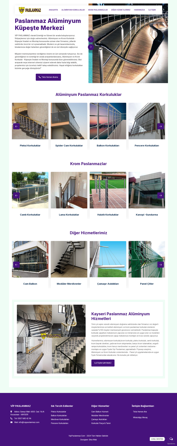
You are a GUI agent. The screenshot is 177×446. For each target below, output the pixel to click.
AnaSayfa (53, 10)
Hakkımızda (139, 10)
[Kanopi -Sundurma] (147, 190)
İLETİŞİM (152, 10)
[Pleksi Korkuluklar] (30, 121)
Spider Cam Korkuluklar (69, 145)
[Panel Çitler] (147, 259)
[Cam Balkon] (30, 259)
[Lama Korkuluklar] (69, 190)
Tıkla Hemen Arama (50, 77)
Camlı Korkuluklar (30, 214)
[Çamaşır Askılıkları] (108, 259)
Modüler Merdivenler (69, 283)
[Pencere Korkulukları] (147, 121)
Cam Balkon (30, 283)
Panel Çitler (147, 283)
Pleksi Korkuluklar (30, 145)
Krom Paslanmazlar (98, 10)
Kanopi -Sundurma (147, 214)
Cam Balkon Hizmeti (99, 411)
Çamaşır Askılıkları (108, 283)
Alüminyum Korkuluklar (73, 10)
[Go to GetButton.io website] (171, 443)
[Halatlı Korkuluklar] (108, 190)
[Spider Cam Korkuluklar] (69, 121)
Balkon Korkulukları (108, 145)
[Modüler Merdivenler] (69, 259)
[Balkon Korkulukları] (108, 121)
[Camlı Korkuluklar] (30, 190)
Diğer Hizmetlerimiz (120, 10)
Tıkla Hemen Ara (140, 411)
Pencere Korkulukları (147, 145)
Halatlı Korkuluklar (108, 214)
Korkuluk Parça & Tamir (101, 423)
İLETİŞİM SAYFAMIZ (102, 363)
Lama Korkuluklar (69, 214)
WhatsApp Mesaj (140, 417)
